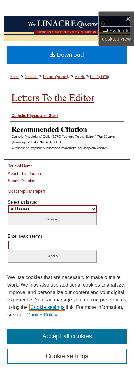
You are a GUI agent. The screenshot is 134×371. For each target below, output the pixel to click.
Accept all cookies (67, 336)
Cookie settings (47, 307)
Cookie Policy (41, 314)
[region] (67, 318)
